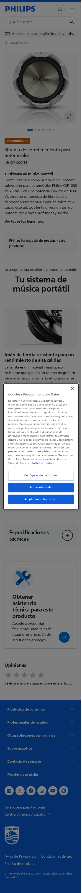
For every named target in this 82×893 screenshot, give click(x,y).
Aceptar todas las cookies (39, 501)
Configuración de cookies (39, 477)
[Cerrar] (70, 387)
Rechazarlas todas (39, 489)
